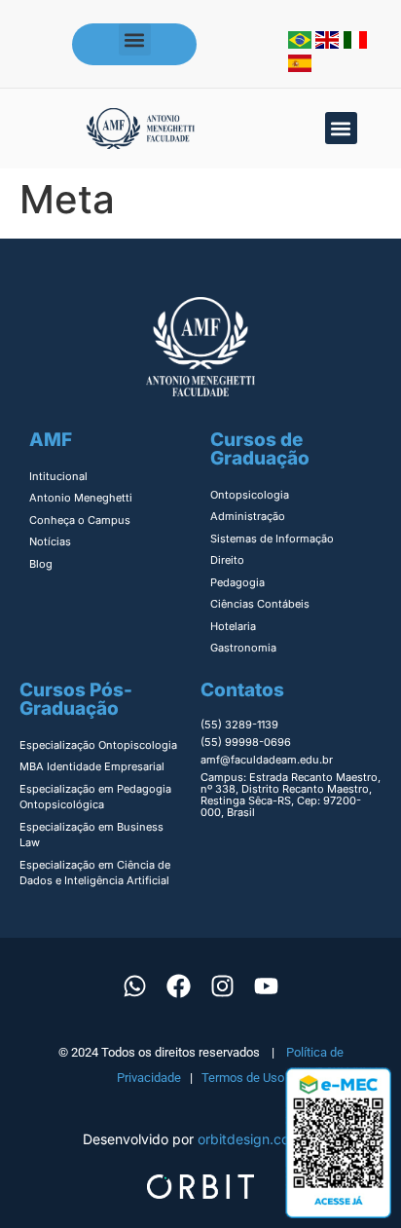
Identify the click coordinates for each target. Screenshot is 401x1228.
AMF (50, 439)
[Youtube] (266, 986)
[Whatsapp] (135, 986)
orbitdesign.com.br (258, 1139)
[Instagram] (222, 986)
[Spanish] (299, 66)
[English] (329, 43)
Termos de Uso (242, 1077)
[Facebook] (179, 986)
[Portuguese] (301, 43)
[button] (135, 39)
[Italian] (355, 43)
